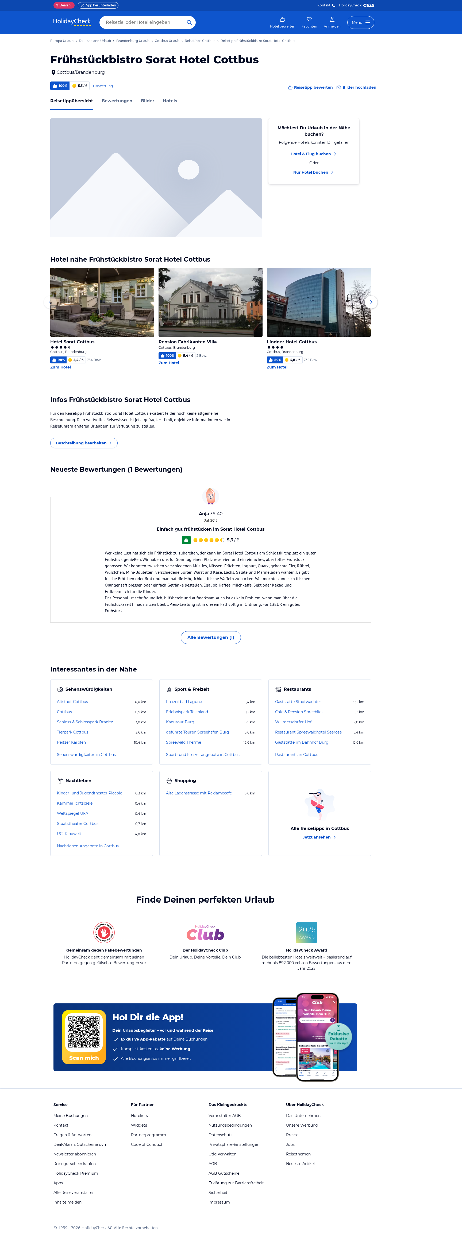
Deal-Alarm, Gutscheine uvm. (80, 1144)
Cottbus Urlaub (167, 41)
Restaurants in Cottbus (296, 754)
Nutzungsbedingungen (230, 1125)
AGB (213, 1163)
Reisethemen (298, 1154)
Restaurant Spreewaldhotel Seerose (308, 732)
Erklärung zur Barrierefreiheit (236, 1183)
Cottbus (64, 711)
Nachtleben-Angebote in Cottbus (88, 846)
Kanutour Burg (180, 722)
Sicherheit (218, 1192)
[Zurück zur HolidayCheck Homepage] (72, 22)
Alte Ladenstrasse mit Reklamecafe (199, 793)
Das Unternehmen (303, 1115)
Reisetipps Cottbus (200, 41)
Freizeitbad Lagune (184, 701)
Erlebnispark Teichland (187, 711)
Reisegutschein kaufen (74, 1163)
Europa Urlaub (62, 41)
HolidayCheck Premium (75, 1173)
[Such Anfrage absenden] (189, 22)
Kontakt (323, 5)
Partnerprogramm (148, 1134)
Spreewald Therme (183, 742)
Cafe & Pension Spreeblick (299, 711)
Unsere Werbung (302, 1125)
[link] (282, 22)
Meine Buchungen (70, 1115)
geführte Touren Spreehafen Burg (197, 732)
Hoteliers (139, 1115)
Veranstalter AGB (225, 1115)
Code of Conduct (147, 1144)
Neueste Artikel (300, 1163)
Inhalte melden (67, 1202)
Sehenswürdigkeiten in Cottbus (86, 754)
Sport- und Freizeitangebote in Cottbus (203, 754)
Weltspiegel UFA (72, 813)
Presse (292, 1134)
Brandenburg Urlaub (132, 41)
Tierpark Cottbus (72, 732)
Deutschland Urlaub (95, 41)
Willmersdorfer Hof (293, 722)
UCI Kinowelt (69, 833)
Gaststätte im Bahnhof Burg (302, 742)
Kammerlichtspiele (75, 803)
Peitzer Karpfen (71, 742)
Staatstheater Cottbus (77, 823)
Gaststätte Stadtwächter (298, 701)
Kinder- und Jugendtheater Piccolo (89, 793)
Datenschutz (220, 1134)
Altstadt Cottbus (72, 701)
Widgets (139, 1125)
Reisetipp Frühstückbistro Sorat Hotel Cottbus (258, 41)
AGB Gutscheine (224, 1173)
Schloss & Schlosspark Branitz (85, 722)
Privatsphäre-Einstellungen (234, 1144)
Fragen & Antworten (72, 1134)
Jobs (290, 1144)
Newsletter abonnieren (74, 1154)
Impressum (219, 1202)
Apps (58, 1183)
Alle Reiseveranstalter (73, 1192)
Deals (62, 5)
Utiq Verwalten (222, 1154)
